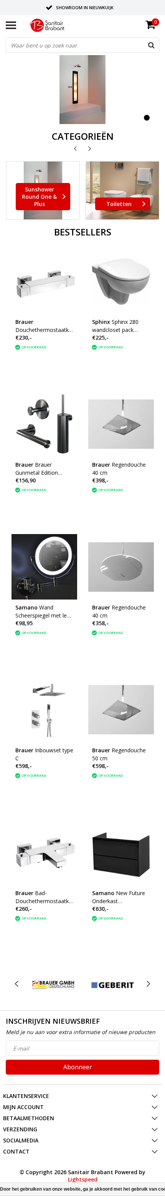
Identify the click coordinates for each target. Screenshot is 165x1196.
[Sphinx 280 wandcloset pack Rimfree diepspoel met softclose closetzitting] (121, 281)
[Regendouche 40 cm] (121, 424)
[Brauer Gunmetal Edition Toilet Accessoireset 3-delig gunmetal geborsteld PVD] (44, 424)
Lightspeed (82, 1179)
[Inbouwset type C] (44, 709)
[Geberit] (112, 984)
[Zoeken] (151, 45)
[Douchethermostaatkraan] (44, 281)
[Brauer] (53, 984)
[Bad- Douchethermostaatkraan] (44, 852)
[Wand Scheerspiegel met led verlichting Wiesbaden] (44, 567)
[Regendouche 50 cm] (121, 709)
